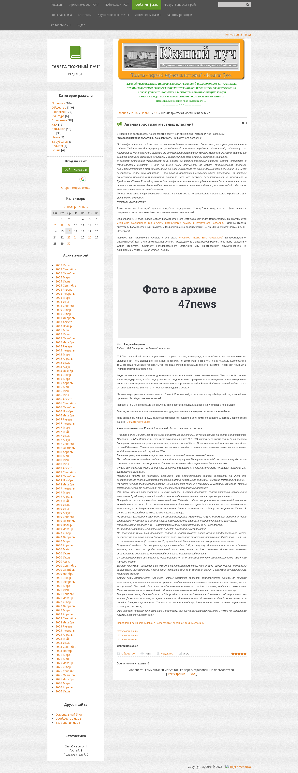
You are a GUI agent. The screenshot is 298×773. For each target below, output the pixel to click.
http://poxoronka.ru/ (127, 631)
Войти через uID (76, 169)
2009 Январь (64, 310)
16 (156, 113)
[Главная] (75, 57)
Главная (122, 113)
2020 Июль (63, 557)
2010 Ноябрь (64, 326)
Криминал (58, 129)
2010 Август (64, 322)
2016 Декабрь (65, 415)
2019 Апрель (64, 496)
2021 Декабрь (65, 598)
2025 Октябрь (65, 675)
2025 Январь (64, 667)
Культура (58, 116)
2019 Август (64, 513)
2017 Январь (64, 419)
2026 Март (63, 683)
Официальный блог (69, 714)
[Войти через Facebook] (69, 179)
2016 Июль (63, 395)
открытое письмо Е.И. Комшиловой (201, 237)
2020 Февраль (65, 537)
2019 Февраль (65, 488)
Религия (57, 146)
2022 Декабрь (65, 622)
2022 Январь (64, 602)
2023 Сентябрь (66, 647)
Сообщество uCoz (68, 718)
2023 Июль (63, 643)
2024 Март (63, 655)
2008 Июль (63, 302)
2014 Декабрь (65, 342)
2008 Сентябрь (66, 306)
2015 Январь (64, 346)
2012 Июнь (63, 334)
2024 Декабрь (65, 663)
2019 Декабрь (65, 529)
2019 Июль (63, 509)
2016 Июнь (63, 391)
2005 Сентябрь (66, 285)
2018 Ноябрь (64, 480)
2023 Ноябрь (64, 651)
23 (69, 237)
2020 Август (64, 561)
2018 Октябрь (65, 476)
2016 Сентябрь (66, 403)
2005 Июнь (63, 281)
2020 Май (62, 549)
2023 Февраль (65, 630)
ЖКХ (54, 124)
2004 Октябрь (65, 273)
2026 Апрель (64, 687)
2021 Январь (64, 578)
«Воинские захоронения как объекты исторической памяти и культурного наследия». (171, 223)
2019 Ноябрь (64, 525)
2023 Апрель (64, 634)
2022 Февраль (65, 606)
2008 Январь (64, 289)
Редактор (167, 653)
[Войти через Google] (82, 179)
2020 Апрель (64, 545)
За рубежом (60, 141)
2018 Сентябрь (66, 472)
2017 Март (63, 427)
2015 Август (64, 367)
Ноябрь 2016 (76, 207)
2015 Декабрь (65, 371)
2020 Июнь (63, 553)
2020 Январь (64, 533)
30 (69, 243)
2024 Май (62, 659)
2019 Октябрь (65, 521)
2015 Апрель (64, 358)
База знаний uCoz (68, 722)
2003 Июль (63, 265)
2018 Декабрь (65, 484)
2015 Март (63, 354)
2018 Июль (63, 464)
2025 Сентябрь (66, 671)
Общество (128, 653)
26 (89, 237)
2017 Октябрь (65, 448)
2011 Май (62, 330)
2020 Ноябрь (64, 574)
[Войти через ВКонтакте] (62, 179)
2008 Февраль (65, 293)
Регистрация (233, 34)
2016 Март (63, 379)
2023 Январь (64, 626)
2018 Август (64, 468)
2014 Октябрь (65, 338)
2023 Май (62, 638)
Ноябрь (146, 113)
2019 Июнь (63, 505)
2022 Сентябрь (66, 618)
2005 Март (63, 277)
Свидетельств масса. (139, 421)
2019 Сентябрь (66, 517)
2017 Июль (63, 436)
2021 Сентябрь (66, 594)
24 (75, 237)
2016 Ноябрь (64, 411)
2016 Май (62, 387)
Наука (56, 137)
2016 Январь (64, 375)
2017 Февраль (65, 423)
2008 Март (63, 298)
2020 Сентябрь (66, 565)
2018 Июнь (63, 460)
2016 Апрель (64, 383)
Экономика (59, 120)
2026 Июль (63, 691)
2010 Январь (64, 314)
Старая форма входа (75, 188)
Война (56, 150)
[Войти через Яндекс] (76, 179)
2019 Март (63, 492)
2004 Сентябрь (66, 269)
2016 (134, 113)
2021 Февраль (65, 582)
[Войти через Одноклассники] (90, 179)
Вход (247, 34)
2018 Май (62, 456)
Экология (58, 112)
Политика (58, 103)
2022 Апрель (64, 614)
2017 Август (64, 440)
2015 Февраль (65, 350)
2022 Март (63, 610)
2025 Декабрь (65, 679)
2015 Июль (63, 362)
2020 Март (63, 541)
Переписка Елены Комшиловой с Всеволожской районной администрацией (160, 623)
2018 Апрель (64, 452)
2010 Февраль (65, 318)
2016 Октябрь (65, 407)
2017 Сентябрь (66, 444)
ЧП (54, 133)
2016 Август (64, 399)
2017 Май (62, 431)
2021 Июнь (63, 590)
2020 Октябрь (65, 569)
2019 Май (62, 500)
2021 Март (63, 586)
